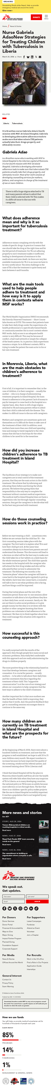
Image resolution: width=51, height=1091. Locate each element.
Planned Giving (8, 942)
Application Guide (34, 966)
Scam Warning (8, 986)
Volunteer (30, 931)
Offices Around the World (12, 962)
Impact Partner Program (11, 938)
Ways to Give (7, 931)
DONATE (36, 17)
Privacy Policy (7, 983)
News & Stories (15, 26)
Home (4, 26)
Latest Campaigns (34, 921)
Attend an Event (33, 928)
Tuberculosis (17, 123)
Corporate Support (9, 949)
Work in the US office (35, 959)
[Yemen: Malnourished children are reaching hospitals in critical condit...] (25, 826)
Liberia (6, 123)
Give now (6, 10)
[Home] (14, 17)
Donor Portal (7, 924)
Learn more (7, 1028)
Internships (31, 969)
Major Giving (7, 935)
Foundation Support (10, 945)
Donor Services (8, 921)
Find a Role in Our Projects (37, 962)
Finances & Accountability (12, 928)
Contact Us (6, 979)
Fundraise (31, 924)
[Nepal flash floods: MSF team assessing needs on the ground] (25, 840)
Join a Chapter (33, 935)
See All (5, 817)
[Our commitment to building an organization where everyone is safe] (25, 854)
